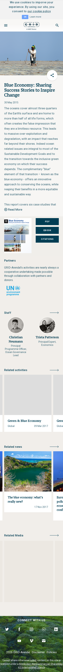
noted (33, 660)
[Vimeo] (31, 645)
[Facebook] (19, 633)
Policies (52, 652)
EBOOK (47, 230)
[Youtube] (19, 645)
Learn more (35, 16)
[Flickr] (44, 633)
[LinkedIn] (56, 633)
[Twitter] (7, 633)
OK (25, 17)
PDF (47, 221)
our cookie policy (39, 11)
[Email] (44, 645)
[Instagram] (31, 633)
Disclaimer (38, 652)
